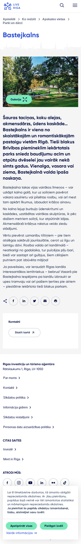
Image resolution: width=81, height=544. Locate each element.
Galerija (16, 99)
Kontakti (8, 387)
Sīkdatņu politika (14, 397)
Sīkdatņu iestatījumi (16, 417)
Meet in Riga (11, 459)
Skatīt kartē (22, 332)
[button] (62, 6)
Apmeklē (9, 19)
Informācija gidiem (15, 407)
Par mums (10, 377)
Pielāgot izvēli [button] (53, 526)
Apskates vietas (53, 19)
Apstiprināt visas (21, 526)
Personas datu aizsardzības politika (27, 427)
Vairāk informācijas (19, 533)
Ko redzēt (29, 19)
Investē (8, 449)
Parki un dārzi (12, 23)
